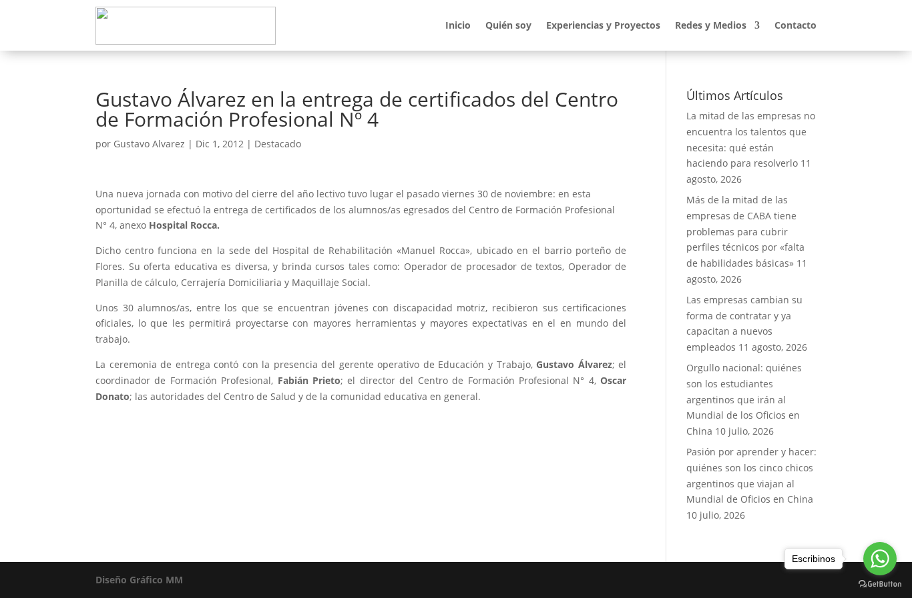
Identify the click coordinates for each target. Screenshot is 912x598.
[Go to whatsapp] (880, 558)
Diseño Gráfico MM (139, 579)
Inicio (458, 25)
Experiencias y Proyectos (603, 25)
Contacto (795, 25)
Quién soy (508, 25)
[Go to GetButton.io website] (880, 584)
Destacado (277, 143)
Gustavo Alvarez (149, 143)
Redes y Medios (710, 25)
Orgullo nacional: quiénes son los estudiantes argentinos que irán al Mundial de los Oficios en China (744, 399)
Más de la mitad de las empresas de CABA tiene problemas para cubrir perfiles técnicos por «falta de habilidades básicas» (745, 231)
